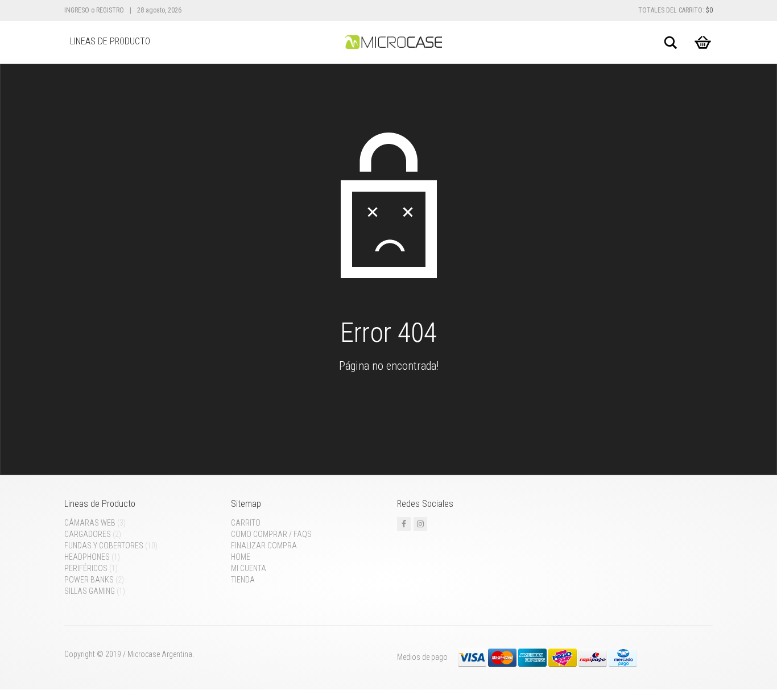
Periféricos (86, 568)
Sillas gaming (89, 591)
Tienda (243, 579)
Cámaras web (89, 522)
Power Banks (89, 579)
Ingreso (76, 10)
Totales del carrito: (675, 10)
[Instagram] (420, 524)
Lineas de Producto (110, 41)
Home (240, 556)
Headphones (87, 556)
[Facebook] (404, 524)
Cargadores (87, 534)
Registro (110, 10)
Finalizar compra (264, 545)
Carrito (246, 522)
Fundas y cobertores (103, 545)
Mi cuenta (248, 568)
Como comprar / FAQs (271, 534)
